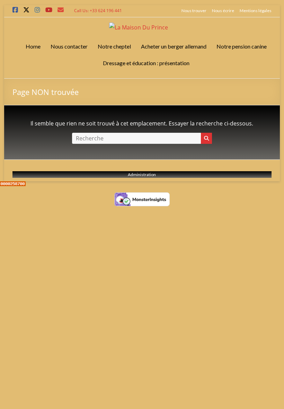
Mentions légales (256, 10)
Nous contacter (69, 46)
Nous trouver (193, 10)
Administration (142, 174)
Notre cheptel (114, 46)
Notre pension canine (241, 46)
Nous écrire (223, 10)
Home (33, 46)
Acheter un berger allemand (173, 46)
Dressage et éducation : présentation (146, 63)
